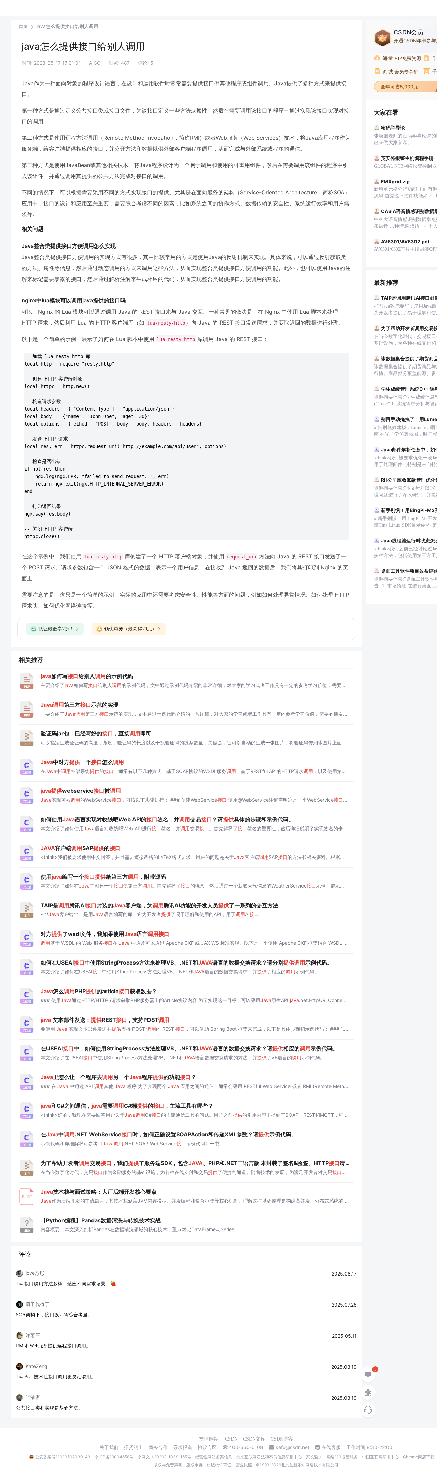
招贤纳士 (133, 1447)
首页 (23, 26)
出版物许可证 (219, 1464)
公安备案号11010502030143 (62, 1456)
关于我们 (108, 1447)
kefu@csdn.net (292, 1447)
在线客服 (331, 1447)
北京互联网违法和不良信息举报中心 (269, 1456)
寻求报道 (182, 1447)
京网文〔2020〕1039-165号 (164, 1456)
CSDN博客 (282, 1439)
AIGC (94, 63)
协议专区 (207, 1447)
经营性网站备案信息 (213, 1456)
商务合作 (158, 1447)
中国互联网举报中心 (380, 1456)
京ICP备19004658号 (114, 1456)
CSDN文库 (254, 1439)
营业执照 (244, 1464)
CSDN (231, 1439)
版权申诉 (194, 1464)
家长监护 (314, 1456)
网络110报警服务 (342, 1456)
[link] (23, 26)
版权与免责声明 (168, 1464)
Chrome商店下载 (418, 1456)
